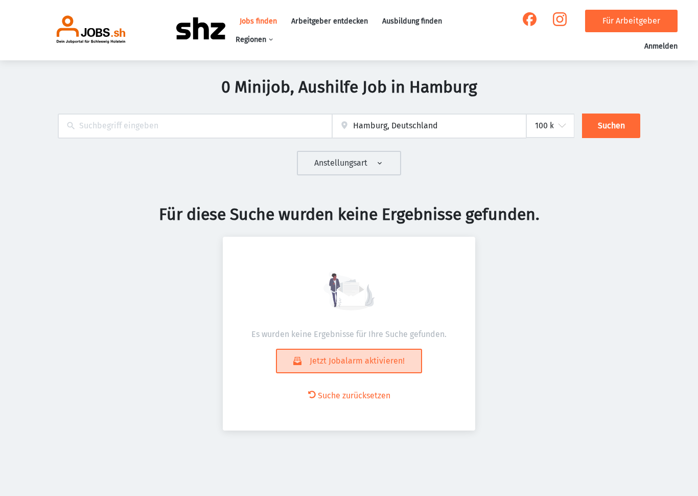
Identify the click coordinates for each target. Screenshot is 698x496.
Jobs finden (258, 21)
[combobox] (195, 126)
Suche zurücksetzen (354, 395)
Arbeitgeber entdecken (329, 21)
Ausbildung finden (412, 21)
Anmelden (661, 46)
